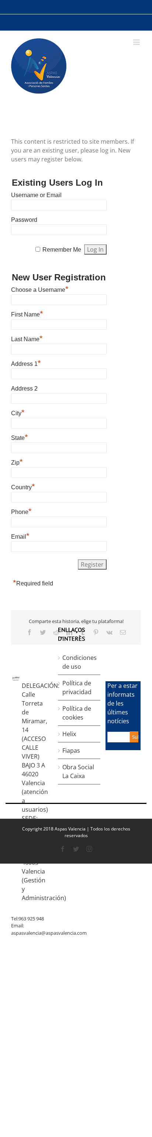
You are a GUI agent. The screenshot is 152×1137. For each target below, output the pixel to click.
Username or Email (36, 195)
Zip (17, 462)
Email (20, 536)
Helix (69, 734)
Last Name (27, 338)
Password (24, 220)
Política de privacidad (76, 687)
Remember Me (61, 249)
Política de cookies (76, 712)
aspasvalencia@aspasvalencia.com (49, 933)
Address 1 (26, 363)
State (19, 437)
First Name (27, 313)
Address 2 (24, 388)
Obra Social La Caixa (78, 771)
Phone (21, 511)
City (18, 412)
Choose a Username (40, 289)
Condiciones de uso (79, 662)
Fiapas (71, 750)
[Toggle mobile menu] (137, 42)
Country (23, 486)
